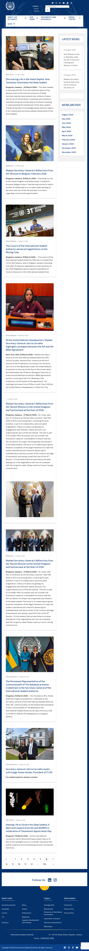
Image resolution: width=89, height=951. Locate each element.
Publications (26, 913)
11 (25, 864)
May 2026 (66, 127)
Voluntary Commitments (53, 922)
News (24, 905)
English (35, 6)
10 (19, 864)
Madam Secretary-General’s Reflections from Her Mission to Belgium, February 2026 (29, 172)
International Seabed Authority (26, 948)
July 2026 (66, 119)
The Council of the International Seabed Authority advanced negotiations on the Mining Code (27, 249)
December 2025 (69, 148)
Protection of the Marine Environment (53, 913)
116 (44, 864)
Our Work (32, 18)
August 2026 (67, 114)
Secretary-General (8, 905)
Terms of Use (69, 909)
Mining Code (48, 909)
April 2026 (66, 131)
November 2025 (69, 152)
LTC (3, 917)
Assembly (5, 909)
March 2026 (67, 135)
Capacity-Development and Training (30, 921)
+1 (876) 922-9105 (47, 938)
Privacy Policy (69, 913)
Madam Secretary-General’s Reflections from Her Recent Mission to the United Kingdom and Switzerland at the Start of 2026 (29, 406)
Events (24, 909)
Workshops (48, 926)
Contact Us (68, 905)
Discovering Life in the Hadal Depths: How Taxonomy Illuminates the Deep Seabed (28, 81)
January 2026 (68, 144)
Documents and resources (48, 18)
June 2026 (66, 123)
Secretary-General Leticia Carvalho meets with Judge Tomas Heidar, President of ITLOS (29, 771)
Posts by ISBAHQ (69, 96)
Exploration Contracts (52, 919)
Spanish (36, 11)
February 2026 (68, 139)
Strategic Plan (49, 905)
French (36, 8)
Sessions (10, 24)
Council (4, 913)
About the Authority (12, 18)
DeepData (25, 917)
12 (32, 864)
